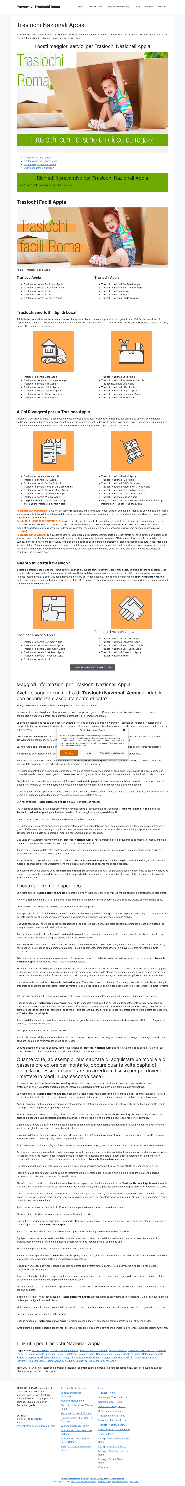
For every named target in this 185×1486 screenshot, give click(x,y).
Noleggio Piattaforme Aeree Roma (81, 1357)
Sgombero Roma (131, 1354)
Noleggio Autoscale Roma (112, 1446)
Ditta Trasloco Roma (145, 1357)
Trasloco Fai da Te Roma (111, 1415)
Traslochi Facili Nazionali (37, 157)
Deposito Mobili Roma (108, 1354)
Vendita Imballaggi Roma (50, 1354)
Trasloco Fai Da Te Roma (94, 1350)
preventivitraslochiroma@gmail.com (36, 1426)
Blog (138, 6)
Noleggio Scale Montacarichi (116, 1357)
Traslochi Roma (95, 6)
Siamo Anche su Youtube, (61, 1361)
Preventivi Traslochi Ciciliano (76, 1413)
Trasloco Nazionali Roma (141, 1350)
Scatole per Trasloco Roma (80, 1354)
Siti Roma (134, 1481)
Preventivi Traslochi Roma (38, 7)
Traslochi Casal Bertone (74, 1388)
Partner (162, 6)
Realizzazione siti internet (83, 1481)
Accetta (69, 753)
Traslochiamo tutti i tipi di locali (40, 161)
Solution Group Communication (113, 1481)
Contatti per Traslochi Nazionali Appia (95, 1361)
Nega (88, 753)
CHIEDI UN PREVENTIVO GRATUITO (92, 667)
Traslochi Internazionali (119, 6)
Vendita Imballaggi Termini (75, 1426)
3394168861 (34, 1419)
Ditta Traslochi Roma (109, 1411)
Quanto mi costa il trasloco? (39, 168)
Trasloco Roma (40, 1350)
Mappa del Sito (117, 1478)
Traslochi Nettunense (72, 1400)
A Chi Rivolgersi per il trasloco (40, 164)
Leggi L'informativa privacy (74, 1478)
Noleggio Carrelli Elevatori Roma (42, 1357)
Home (79, 6)
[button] (124, 730)
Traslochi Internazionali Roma (114, 1429)
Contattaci (104, 1467)
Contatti (149, 6)
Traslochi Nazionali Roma (112, 1425)
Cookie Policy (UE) (99, 1478)
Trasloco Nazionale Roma (64, 1350)
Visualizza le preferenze (112, 753)
